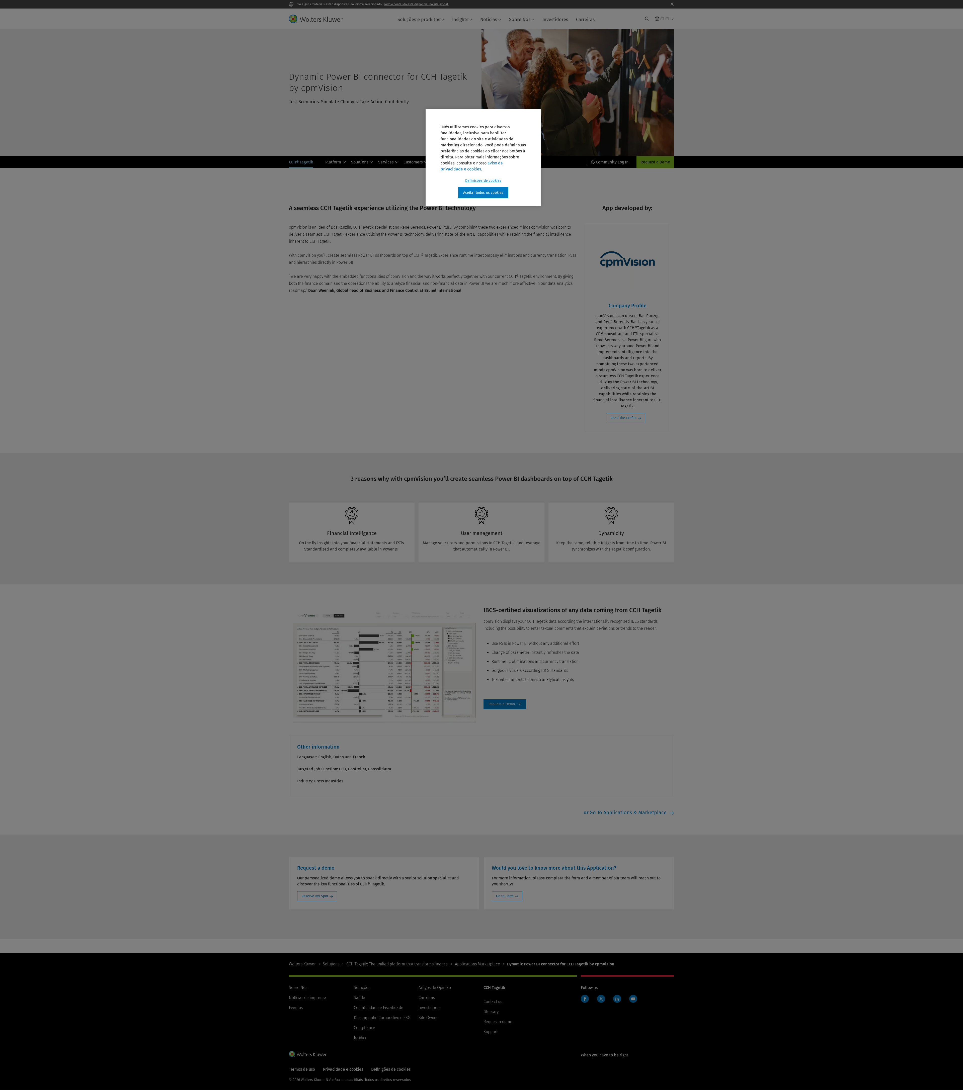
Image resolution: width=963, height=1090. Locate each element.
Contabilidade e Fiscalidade (378, 1007)
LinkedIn (617, 999)
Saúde (359, 997)
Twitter (601, 999)
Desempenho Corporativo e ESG (382, 1017)
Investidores (555, 19)
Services (385, 162)
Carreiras (585, 19)
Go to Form (505, 896)
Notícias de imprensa (308, 997)
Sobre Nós (519, 19)
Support (491, 1031)
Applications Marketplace (477, 964)
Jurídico (360, 1037)
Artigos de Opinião (435, 987)
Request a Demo (655, 162)
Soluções (362, 987)
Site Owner (428, 1017)
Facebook (585, 999)
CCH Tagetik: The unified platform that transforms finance (397, 964)
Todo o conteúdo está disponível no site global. (416, 4)
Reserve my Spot (314, 896)
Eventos (296, 1007)
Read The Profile (623, 418)
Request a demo (498, 1021)
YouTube (633, 999)
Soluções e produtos (418, 19)
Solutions (359, 162)
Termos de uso (302, 1069)
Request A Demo (505, 704)
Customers (413, 162)
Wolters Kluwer (302, 964)
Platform (333, 162)
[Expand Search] (647, 18)
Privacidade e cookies (343, 1069)
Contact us (493, 1001)
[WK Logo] (308, 1054)
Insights (460, 19)
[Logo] (320, 19)
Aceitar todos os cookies (483, 193)
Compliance (364, 1027)
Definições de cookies (483, 180)
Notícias (488, 19)
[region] (483, 157)
